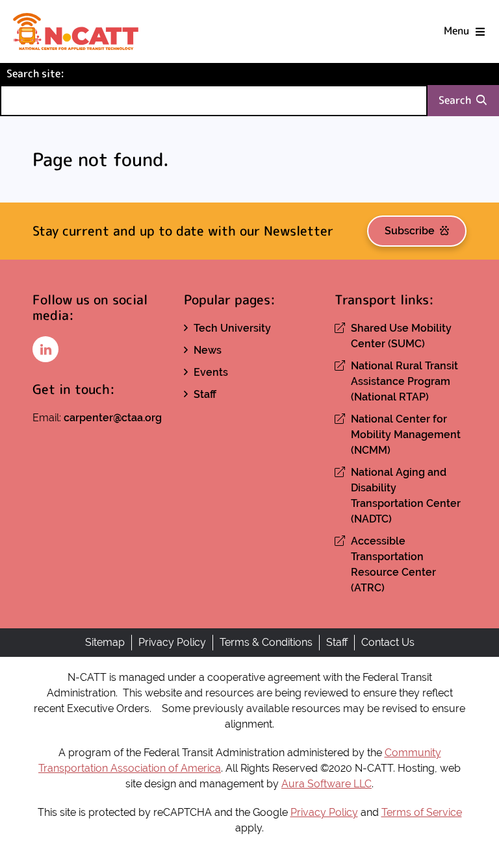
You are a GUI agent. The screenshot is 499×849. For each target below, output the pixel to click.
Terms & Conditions (266, 642)
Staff (205, 394)
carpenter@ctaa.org (113, 418)
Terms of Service (421, 812)
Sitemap (105, 642)
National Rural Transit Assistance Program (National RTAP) (404, 381)
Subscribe (410, 231)
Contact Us (388, 642)
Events (211, 372)
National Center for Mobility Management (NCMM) (406, 434)
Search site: (57, 73)
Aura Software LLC (326, 784)
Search (455, 100)
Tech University (232, 328)
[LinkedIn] (45, 349)
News (208, 350)
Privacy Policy (172, 642)
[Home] (76, 31)
